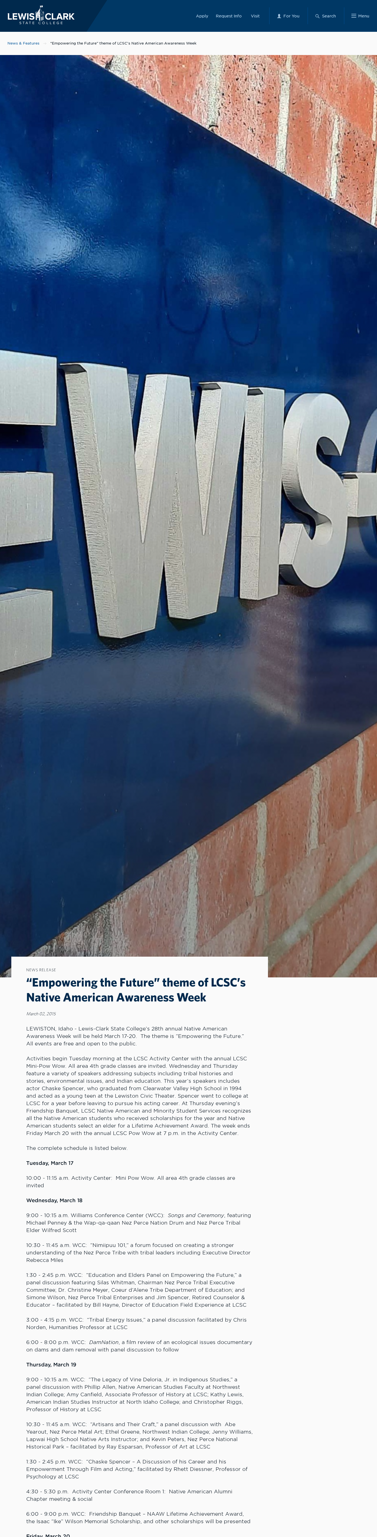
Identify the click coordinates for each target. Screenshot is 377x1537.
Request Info (229, 16)
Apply (202, 16)
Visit (255, 16)
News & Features (23, 43)
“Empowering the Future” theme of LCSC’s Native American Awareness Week (123, 43)
